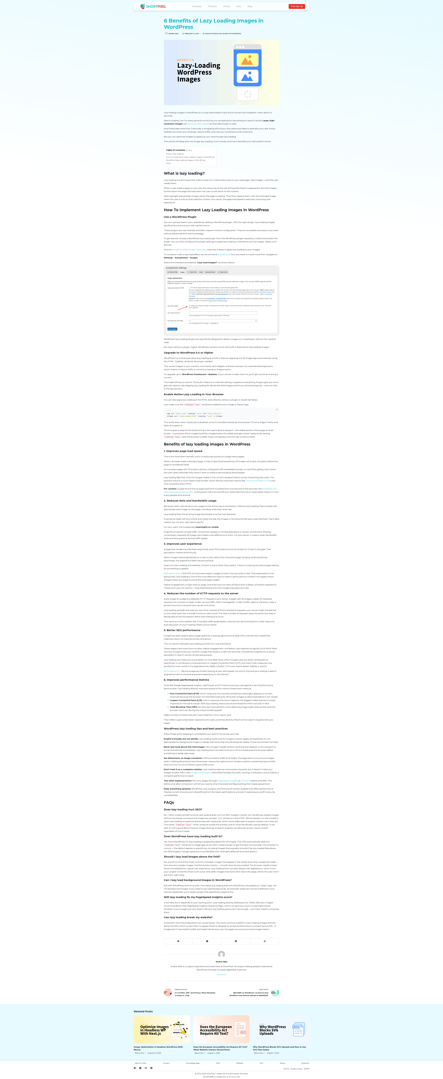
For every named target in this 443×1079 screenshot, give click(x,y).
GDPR (306, 1069)
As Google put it (172, 671)
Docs (238, 6)
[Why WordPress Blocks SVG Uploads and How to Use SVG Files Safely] (281, 1029)
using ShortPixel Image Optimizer (189, 249)
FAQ (218, 1063)
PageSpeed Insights (228, 781)
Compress (196, 6)
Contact (166, 1063)
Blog (250, 6)
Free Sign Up (297, 6)
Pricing (226, 6)
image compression (201, 772)
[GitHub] (146, 1068)
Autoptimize (224, 254)
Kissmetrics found (173, 573)
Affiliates (239, 1063)
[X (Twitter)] (207, 941)
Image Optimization (213, 33)
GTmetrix (245, 781)
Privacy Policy (296, 1069)
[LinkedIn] (236, 941)
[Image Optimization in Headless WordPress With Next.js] (162, 1029)
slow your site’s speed (198, 124)
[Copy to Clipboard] (264, 941)
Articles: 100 (221, 975)
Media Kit (305, 1063)
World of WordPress (232, 33)
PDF (261, 1063)
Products (212, 6)
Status (282, 1063)
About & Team (141, 1063)
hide (189, 150)
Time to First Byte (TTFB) (258, 481)
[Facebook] (178, 941)
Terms (286, 1069)
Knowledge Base (193, 1063)
